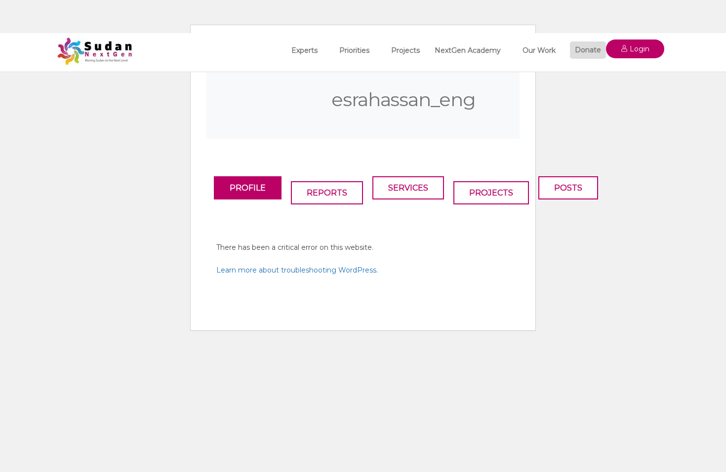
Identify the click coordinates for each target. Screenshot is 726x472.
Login (638, 48)
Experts (304, 50)
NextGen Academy (468, 50)
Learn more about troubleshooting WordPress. (297, 270)
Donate (588, 49)
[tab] (248, 187)
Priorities (354, 50)
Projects (405, 50)
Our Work (539, 50)
